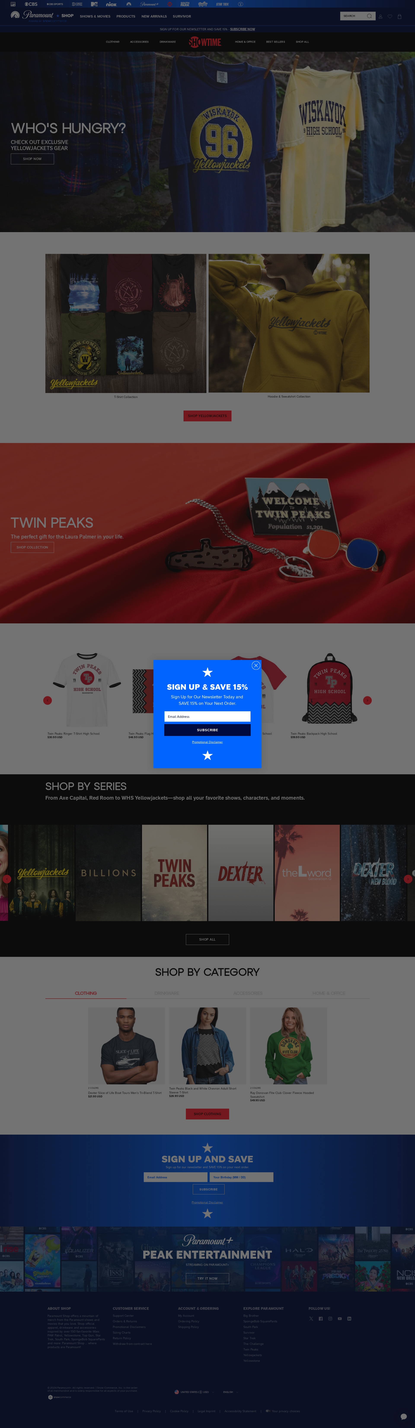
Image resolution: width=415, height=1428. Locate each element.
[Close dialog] (256, 665)
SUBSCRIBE (207, 730)
